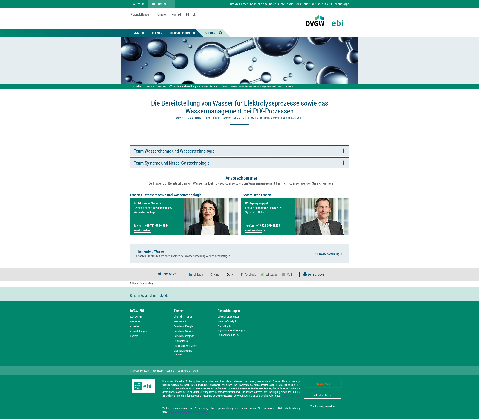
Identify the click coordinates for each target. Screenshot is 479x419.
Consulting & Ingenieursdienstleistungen (231, 328)
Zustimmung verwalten (322, 406)
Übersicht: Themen (183, 316)
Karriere (134, 336)
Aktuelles (134, 326)
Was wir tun (136, 316)
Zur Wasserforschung (326, 254)
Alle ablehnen (323, 384)
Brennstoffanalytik (227, 321)
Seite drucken (316, 274)
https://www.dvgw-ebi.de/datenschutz (188, 411)
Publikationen (181, 341)
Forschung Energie (183, 326)
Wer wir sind (136, 321)
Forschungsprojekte (184, 336)
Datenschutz (184, 371)
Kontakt (170, 371)
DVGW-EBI (138, 33)
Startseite (135, 86)
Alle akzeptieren (322, 395)
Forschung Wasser (183, 331)
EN (194, 14)
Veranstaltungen (138, 331)
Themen (157, 33)
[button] (196, 274)
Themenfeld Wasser (150, 251)
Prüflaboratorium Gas (229, 335)
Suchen (210, 33)
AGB (195, 371)
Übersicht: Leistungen (229, 316)
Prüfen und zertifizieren (185, 345)
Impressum (157, 371)
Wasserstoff (165, 86)
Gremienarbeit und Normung (183, 352)
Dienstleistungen (182, 33)
